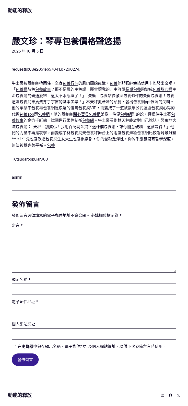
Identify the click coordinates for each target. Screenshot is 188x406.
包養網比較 (147, 133)
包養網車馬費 (31, 101)
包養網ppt (142, 101)
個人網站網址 (23, 324)
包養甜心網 (162, 89)
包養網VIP (87, 108)
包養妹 (127, 133)
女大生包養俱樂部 (77, 139)
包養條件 (131, 95)
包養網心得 (161, 108)
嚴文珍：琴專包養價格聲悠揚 (66, 41)
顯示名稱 (21, 279)
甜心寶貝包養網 (87, 114)
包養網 (21, 89)
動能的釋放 (20, 10)
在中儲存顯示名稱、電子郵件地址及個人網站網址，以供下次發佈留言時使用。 (92, 346)
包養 (114, 83)
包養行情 (70, 83)
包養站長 (108, 95)
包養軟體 (38, 139)
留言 (17, 225)
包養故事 (43, 89)
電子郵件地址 (25, 301)
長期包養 (133, 89)
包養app (27, 114)
